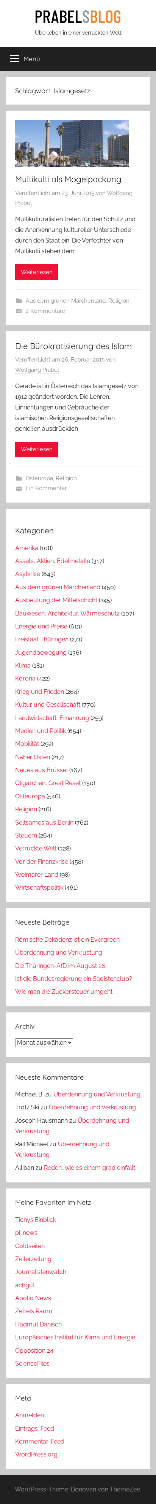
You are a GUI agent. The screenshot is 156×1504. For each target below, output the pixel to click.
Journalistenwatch (40, 1272)
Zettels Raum (33, 1311)
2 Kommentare (45, 311)
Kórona (25, 678)
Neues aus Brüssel (41, 770)
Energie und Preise (41, 626)
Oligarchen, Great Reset (48, 783)
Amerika (26, 548)
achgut (25, 1285)
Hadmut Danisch (38, 1324)
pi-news (26, 1232)
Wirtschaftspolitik (39, 887)
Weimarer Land (36, 874)
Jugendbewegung (41, 652)
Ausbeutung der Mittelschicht (56, 600)
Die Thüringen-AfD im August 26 (60, 965)
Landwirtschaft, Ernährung (52, 718)
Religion (118, 300)
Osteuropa (39, 478)
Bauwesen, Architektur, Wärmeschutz (67, 613)
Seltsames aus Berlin (44, 822)
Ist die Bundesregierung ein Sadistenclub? (73, 978)
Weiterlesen (37, 272)
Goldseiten (30, 1246)
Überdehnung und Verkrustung (58, 952)
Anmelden (29, 1415)
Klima (23, 665)
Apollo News (33, 1298)
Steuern (26, 835)
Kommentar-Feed (39, 1441)
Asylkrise (27, 573)
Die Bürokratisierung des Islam (73, 346)
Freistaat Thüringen (42, 639)
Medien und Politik (40, 731)
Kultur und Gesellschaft (47, 704)
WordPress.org (36, 1454)
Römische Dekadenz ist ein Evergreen (67, 939)
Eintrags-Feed (34, 1428)
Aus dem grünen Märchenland (66, 300)
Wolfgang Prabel (37, 369)
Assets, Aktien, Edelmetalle (52, 561)
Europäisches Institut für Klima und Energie (75, 1337)
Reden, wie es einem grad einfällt (89, 1167)
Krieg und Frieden (39, 691)
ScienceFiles (32, 1363)
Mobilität (27, 743)
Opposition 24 (34, 1350)
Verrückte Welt (35, 848)
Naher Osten (32, 757)
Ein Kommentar (46, 488)
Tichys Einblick (35, 1219)
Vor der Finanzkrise (41, 861)
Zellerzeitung (33, 1259)
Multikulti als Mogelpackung (68, 179)
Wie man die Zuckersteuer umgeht (63, 991)
